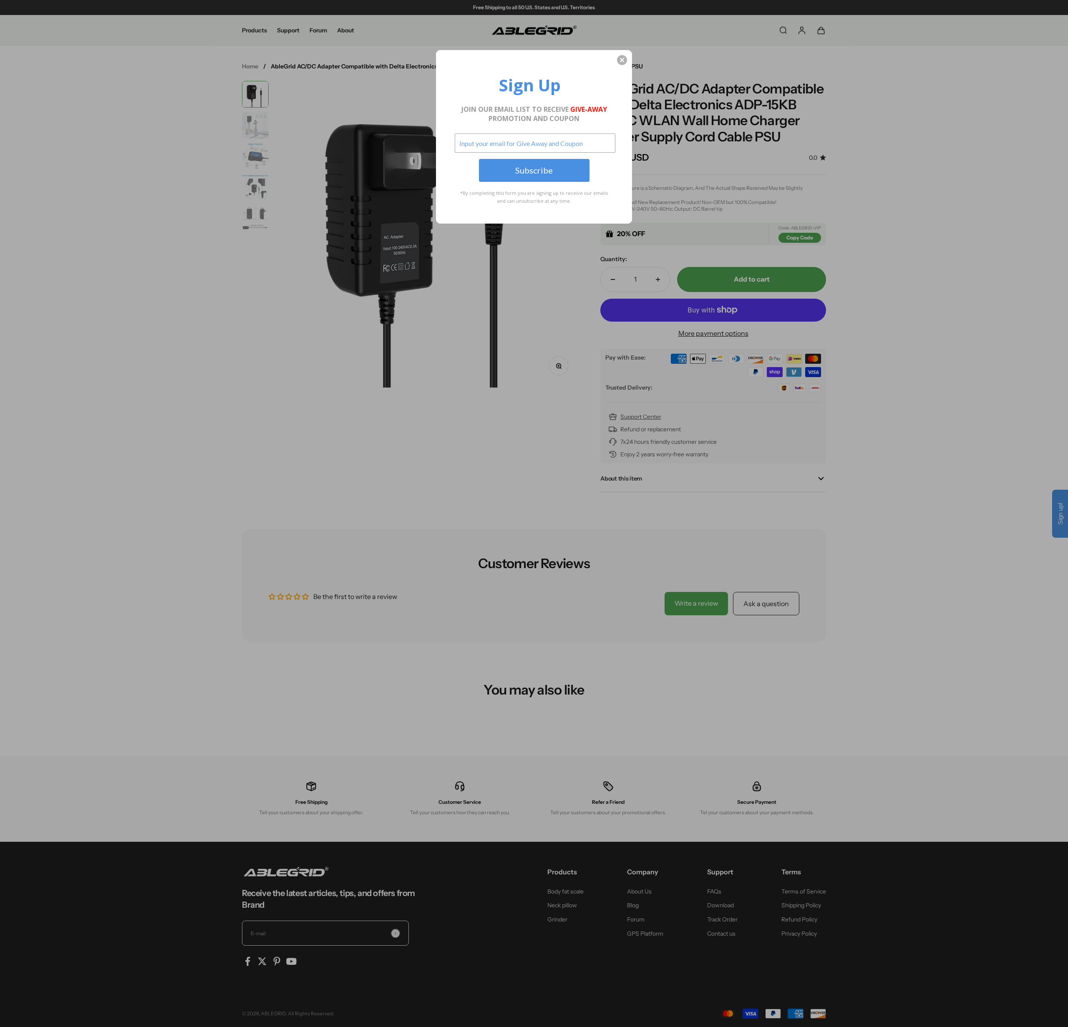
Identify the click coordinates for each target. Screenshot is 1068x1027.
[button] (622, 60)
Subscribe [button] (534, 170)
